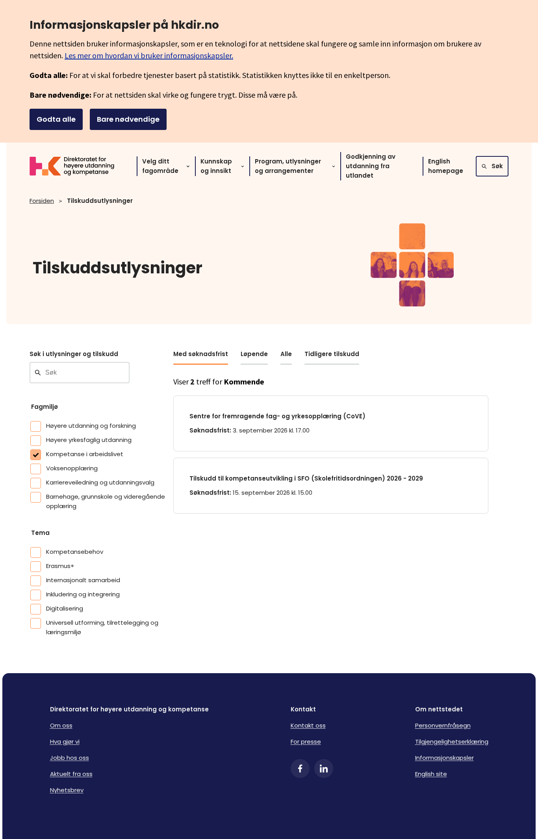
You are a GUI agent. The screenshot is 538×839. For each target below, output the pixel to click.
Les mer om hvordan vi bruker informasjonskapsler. (149, 55)
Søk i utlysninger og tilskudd (74, 354)
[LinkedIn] (323, 768)
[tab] (200, 357)
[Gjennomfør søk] (37, 372)
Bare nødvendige (128, 119)
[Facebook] (300, 768)
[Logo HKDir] (77, 166)
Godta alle (56, 119)
